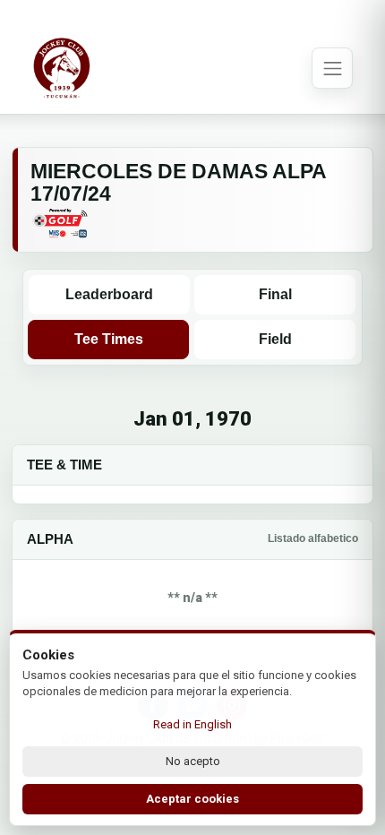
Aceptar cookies (192, 798)
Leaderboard (109, 294)
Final (275, 294)
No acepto (193, 761)
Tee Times (108, 339)
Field (275, 339)
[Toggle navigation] (332, 68)
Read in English (192, 724)
